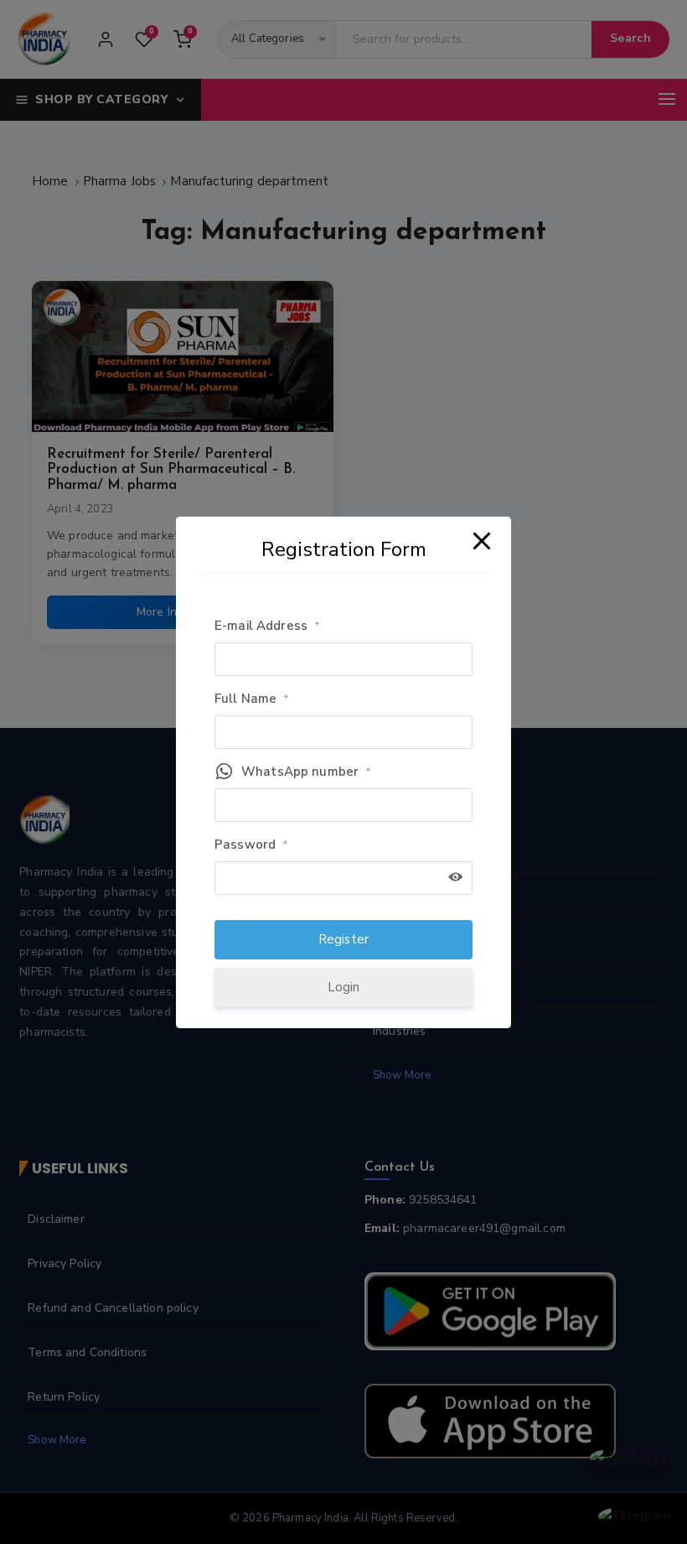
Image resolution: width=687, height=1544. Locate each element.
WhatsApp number (306, 771)
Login (344, 987)
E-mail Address (267, 625)
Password (251, 844)
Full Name (252, 698)
